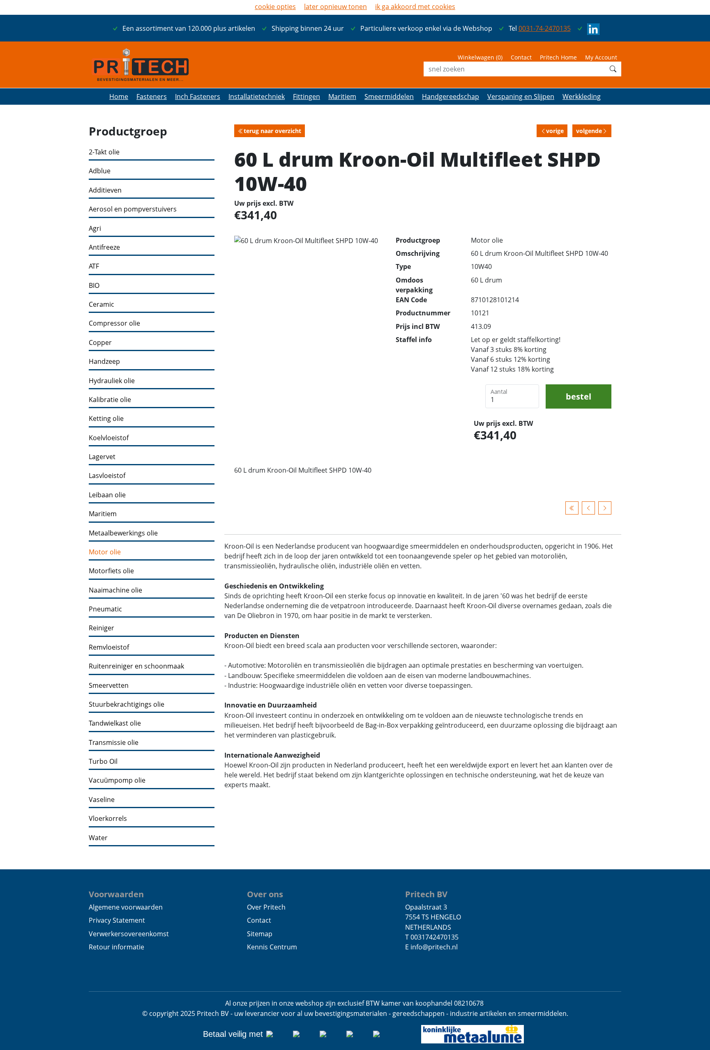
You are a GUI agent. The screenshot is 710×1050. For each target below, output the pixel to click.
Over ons (265, 894)
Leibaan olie (107, 495)
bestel (578, 396)
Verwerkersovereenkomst (129, 933)
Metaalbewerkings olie (123, 533)
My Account (601, 57)
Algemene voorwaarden (126, 907)
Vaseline (102, 800)
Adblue (100, 171)
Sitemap (259, 933)
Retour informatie (116, 946)
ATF (94, 266)
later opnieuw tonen (335, 6)
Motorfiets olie (111, 571)
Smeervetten (109, 685)
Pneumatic (105, 609)
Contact (521, 57)
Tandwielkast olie (115, 723)
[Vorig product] (588, 507)
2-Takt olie (104, 152)
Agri (95, 228)
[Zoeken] (613, 69)
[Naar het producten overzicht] (572, 507)
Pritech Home (558, 57)
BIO (94, 285)
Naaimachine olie (115, 590)
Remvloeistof (109, 647)
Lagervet (102, 457)
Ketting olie (106, 419)
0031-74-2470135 (545, 28)
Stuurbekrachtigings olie (126, 704)
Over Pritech (266, 907)
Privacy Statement (117, 920)
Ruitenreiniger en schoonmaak (136, 666)
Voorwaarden (116, 894)
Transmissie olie (113, 743)
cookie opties (275, 6)
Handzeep (104, 361)
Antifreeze (104, 247)
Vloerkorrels (108, 819)
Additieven (105, 190)
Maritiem (103, 514)
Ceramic (101, 304)
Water (98, 838)
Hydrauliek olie (112, 381)
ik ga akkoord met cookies (415, 6)
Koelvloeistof (109, 438)
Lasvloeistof (107, 476)
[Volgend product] (604, 507)
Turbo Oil (103, 761)
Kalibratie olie (110, 400)
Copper (100, 343)
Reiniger (101, 628)
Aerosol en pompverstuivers (133, 209)
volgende (589, 131)
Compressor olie (114, 323)
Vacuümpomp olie (117, 780)
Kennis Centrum (272, 946)
